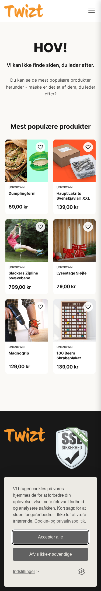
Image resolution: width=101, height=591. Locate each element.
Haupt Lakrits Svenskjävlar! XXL (73, 195)
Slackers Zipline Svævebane (23, 275)
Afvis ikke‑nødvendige (50, 554)
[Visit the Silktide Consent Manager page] (81, 571)
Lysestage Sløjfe (71, 273)
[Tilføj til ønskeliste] (40, 147)
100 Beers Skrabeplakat (69, 355)
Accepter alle (50, 537)
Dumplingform (22, 193)
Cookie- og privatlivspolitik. (60, 521)
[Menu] (91, 10)
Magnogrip (19, 353)
